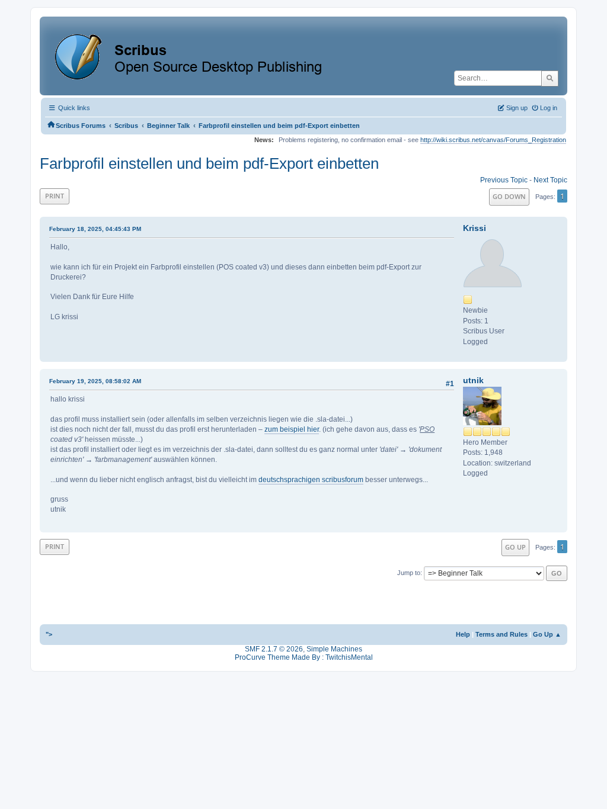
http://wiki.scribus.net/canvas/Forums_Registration (493, 139)
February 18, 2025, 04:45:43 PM (95, 229)
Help (463, 634)
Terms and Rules (501, 634)
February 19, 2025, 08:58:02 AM (95, 381)
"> (49, 634)
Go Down (509, 196)
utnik (473, 380)
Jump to (408, 572)
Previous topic (504, 180)
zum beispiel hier (291, 429)
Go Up (515, 546)
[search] (549, 78)
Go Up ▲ (547, 634)
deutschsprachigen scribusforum (310, 480)
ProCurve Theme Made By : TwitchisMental (304, 657)
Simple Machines (334, 649)
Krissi (474, 228)
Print (54, 195)
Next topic (550, 180)
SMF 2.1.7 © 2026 (274, 649)
